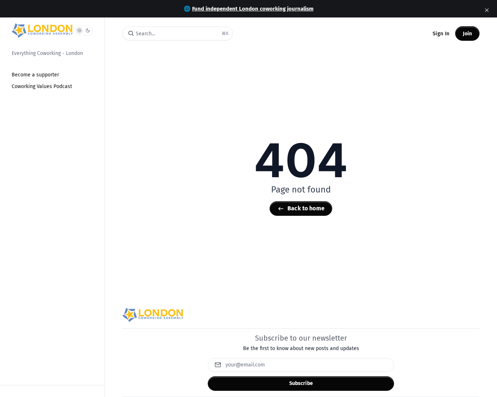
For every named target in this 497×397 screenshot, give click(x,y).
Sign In (441, 34)
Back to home (306, 208)
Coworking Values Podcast (42, 86)
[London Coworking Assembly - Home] (42, 30)
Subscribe (301, 383)
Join (467, 34)
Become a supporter (35, 75)
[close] (487, 10)
